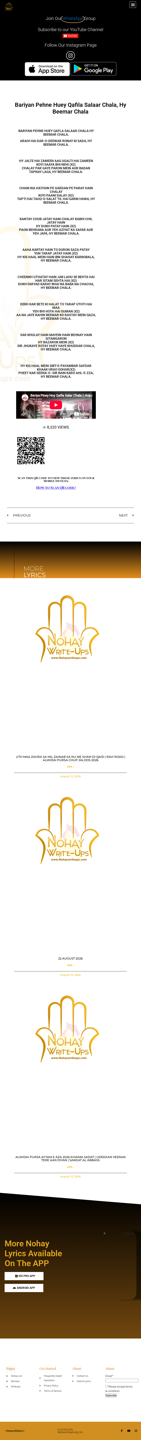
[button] (133, 4)
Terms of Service (15, 1430)
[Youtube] (128, 1430)
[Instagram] (136, 1430)
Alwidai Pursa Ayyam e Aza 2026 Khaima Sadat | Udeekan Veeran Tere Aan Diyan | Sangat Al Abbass (70, 1158)
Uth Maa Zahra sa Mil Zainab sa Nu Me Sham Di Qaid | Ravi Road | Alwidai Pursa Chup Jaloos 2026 (70, 758)
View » (70, 767)
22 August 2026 (70, 958)
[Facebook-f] (121, 1430)
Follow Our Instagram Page (71, 45)
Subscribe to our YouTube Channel (70, 29)
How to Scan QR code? (56, 487)
